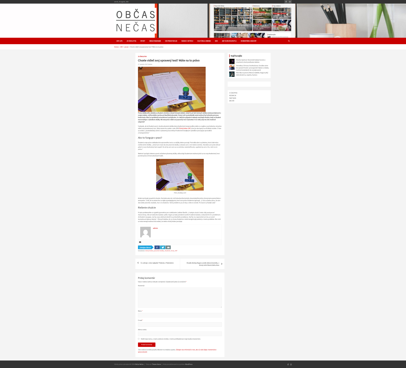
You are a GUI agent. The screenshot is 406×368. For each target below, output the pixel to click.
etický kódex (149, 251)
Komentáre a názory (248, 41)
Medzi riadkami (155, 41)
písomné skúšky (159, 251)
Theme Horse (156, 364)
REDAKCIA (232, 95)
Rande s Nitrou (187, 41)
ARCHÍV (231, 101)
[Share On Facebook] (157, 247)
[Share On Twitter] (162, 247)
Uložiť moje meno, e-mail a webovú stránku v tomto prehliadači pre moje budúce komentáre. (171, 339)
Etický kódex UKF (185, 128)
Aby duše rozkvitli (229, 41)
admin (150, 64)
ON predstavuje (171, 41)
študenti (167, 251)
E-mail (140, 320)
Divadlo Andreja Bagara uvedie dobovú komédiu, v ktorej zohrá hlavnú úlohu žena (203, 264)
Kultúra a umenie (204, 41)
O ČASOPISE (233, 93)
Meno (140, 311)
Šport (142, 41)
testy (172, 251)
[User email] (140, 242)
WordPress (189, 364)
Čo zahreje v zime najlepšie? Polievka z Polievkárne (157, 263)
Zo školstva (131, 41)
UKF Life (119, 41)
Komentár (141, 286)
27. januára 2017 (143, 64)
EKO (216, 41)
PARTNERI (232, 98)
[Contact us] (168, 247)
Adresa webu (142, 330)
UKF (176, 251)
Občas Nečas (139, 364)
